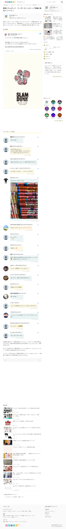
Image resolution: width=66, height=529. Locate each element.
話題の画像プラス (13, 15)
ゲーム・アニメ (31, 515)
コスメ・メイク (48, 48)
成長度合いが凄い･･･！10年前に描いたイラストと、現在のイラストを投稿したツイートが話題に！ (58, 26)
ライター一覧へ (58, 120)
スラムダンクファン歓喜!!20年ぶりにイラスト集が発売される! (25, 466)
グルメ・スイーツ (7, 517)
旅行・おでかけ (14, 515)
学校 (23, 511)
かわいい (48, 45)
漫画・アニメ (15, 425)
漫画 (4, 515)
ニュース (14, 431)
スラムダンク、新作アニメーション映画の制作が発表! (24, 447)
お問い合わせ (48, 516)
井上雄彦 (15, 496)
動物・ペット (15, 517)
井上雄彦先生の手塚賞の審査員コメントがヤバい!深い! (24, 460)
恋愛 (54, 21)
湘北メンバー (21, 496)
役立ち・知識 (15, 412)
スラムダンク (8, 496)
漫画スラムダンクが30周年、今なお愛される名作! (23, 421)
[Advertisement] (22, 120)
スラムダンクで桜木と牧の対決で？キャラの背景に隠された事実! (26, 408)
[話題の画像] (9, 2)
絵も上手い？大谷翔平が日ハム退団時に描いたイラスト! (24, 485)
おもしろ (48, 56)
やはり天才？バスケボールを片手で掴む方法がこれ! (23, 479)
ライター (47, 514)
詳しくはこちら (57, 76)
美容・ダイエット (57, 47)
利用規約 (47, 509)
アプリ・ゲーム (56, 34)
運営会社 (47, 513)
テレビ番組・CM (16, 490)
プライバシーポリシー (50, 511)
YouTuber (8, 515)
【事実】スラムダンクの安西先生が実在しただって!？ (24, 440)
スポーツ (14, 511)
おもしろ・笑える (16, 418)
